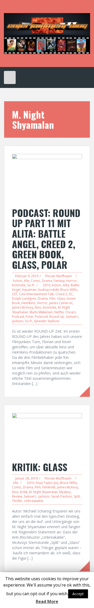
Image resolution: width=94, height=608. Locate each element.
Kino (38, 307)
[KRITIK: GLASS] (47, 434)
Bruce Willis (68, 289)
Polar (29, 316)
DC (71, 294)
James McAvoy (22, 307)
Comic (35, 280)
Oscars (70, 312)
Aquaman (29, 289)
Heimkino (28, 303)
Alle (26, 280)
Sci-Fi (30, 285)
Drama (47, 280)
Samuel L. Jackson (37, 496)
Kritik (23, 492)
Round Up (56, 316)
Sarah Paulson (61, 496)
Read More (47, 601)
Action (17, 280)
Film (52, 298)
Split (77, 496)
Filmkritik (48, 487)
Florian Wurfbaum (58, 276)
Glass (61, 298)
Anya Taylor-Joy (47, 483)
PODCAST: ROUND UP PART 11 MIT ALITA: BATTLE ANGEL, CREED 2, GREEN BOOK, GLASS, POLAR (46, 238)
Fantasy (59, 280)
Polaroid (41, 316)
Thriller (17, 501)
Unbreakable (33, 501)
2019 (46, 285)
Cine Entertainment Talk (36, 294)
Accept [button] (78, 593)
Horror (71, 280)
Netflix (59, 312)
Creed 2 (61, 294)
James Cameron (61, 303)
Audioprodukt (48, 289)
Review (17, 496)
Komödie (19, 285)
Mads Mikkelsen (41, 312)
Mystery (65, 492)
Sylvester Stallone (46, 321)
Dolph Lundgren (24, 298)
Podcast (18, 316)
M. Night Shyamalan (43, 492)
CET (14, 294)
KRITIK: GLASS (39, 467)
